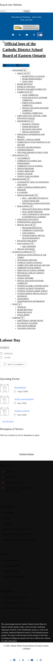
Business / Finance (30, 124)
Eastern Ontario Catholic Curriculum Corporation (23, 608)
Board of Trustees (26, 87)
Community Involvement (29, 268)
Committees (23, 92)
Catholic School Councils (29, 263)
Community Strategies (33, 230)
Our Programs (19, 179)
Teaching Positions (26, 328)
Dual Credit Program (32, 212)
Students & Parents (21, 252)
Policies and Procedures (29, 147)
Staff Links (27, 81)
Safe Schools (28, 233)
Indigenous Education (27, 219)
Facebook (13, 34)
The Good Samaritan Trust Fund (32, 152)
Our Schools (18, 155)
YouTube (27, 34)
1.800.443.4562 (11, 477)
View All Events (8, 421)
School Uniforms (25, 278)
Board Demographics (32, 79)
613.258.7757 (10, 472)
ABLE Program (29, 246)
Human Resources (30, 127)
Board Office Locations (33, 76)
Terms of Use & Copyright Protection (19, 529)
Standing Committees (32, 113)
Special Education (31, 132)
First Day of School (22, 411)
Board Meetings (25, 84)
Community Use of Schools (30, 166)
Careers (16, 318)
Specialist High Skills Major (36, 209)
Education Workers (26, 326)
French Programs (25, 169)
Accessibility (23, 158)
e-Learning (22, 192)
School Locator (24, 174)
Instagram (34, 34)
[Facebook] (14, 660)
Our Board (17, 70)
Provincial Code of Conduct (30, 273)
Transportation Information (31, 301)
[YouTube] (32, 660)
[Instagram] (41, 660)
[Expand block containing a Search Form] (40, 35)
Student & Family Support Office (32, 286)
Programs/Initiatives (32, 228)
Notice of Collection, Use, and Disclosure (20, 540)
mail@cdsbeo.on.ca (12, 482)
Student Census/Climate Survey (32, 291)
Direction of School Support (31, 270)
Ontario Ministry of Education (16, 597)
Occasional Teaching (27, 323)
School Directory (25, 171)
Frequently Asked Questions (36, 203)
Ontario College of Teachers (15, 603)
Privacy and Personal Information (17, 534)
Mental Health (24, 225)
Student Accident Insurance (31, 288)
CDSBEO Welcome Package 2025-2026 (33, 265)
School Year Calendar (28, 176)
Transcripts (23, 299)
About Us (21, 73)
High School (23, 206)
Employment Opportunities (30, 321)
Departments (23, 121)
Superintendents (25, 150)
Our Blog (21, 307)
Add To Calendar (15, 364)
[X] (23, 660)
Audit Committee (30, 95)
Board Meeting (20, 387)
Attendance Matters (27, 260)
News (14, 304)
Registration (23, 275)
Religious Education (32, 129)
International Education (29, 222)
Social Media (23, 315)
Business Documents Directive (31, 89)
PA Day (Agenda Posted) (24, 399)
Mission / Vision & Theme (28, 140)
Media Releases (24, 312)
